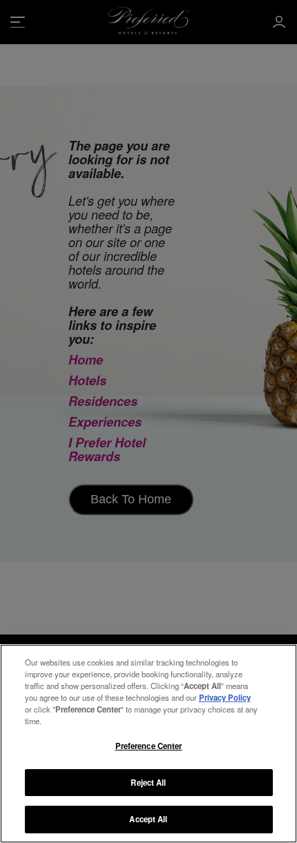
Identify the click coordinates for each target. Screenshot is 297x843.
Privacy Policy (225, 697)
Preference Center (148, 745)
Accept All (148, 818)
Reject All (148, 782)
